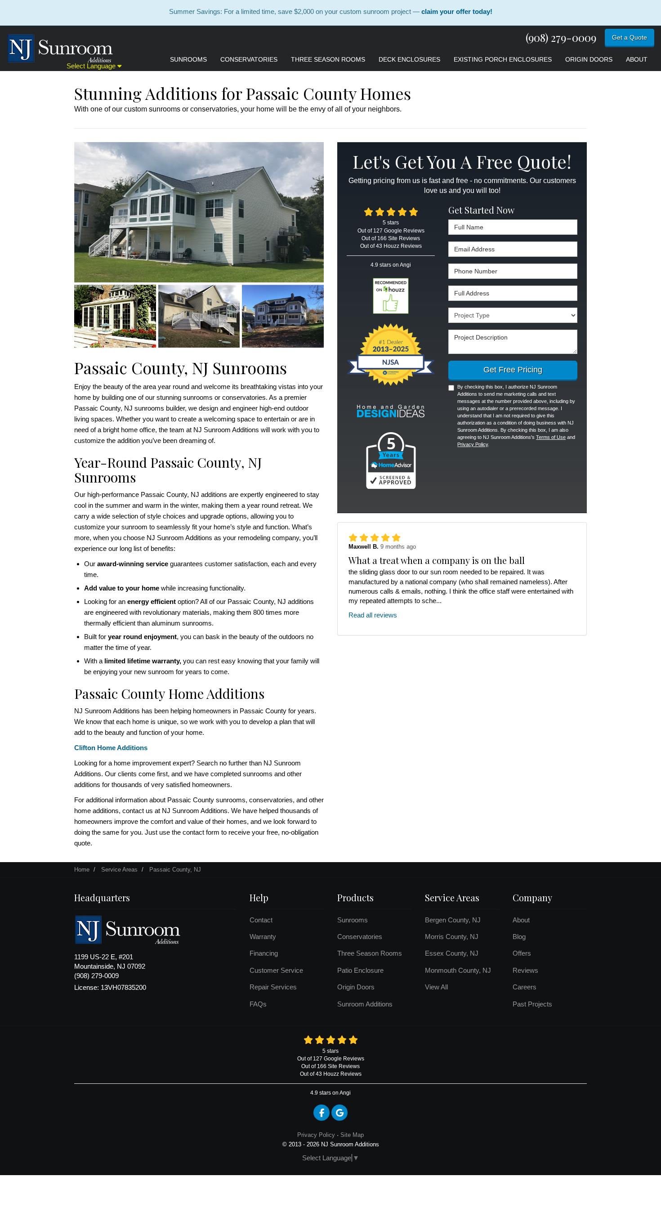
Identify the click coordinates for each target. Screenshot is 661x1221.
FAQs (258, 1004)
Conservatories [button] (248, 59)
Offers (522, 953)
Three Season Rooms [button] (328, 59)
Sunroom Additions (365, 1004)
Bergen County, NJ (453, 920)
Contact (261, 920)
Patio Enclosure (360, 970)
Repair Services (273, 987)
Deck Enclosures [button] (409, 59)
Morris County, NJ (451, 936)
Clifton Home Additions (110, 747)
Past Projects (532, 1004)
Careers (524, 987)
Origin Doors (356, 987)
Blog (519, 936)
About (521, 920)
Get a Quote (629, 37)
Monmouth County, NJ (458, 970)
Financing (264, 953)
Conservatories (359, 936)
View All (436, 987)
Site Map (352, 1135)
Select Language (92, 66)
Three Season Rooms (369, 953)
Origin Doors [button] (588, 59)
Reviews (525, 970)
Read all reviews (372, 615)
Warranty (263, 936)
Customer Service (276, 970)
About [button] (637, 59)
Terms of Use (551, 437)
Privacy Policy (472, 444)
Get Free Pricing (512, 369)
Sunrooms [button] (188, 59)
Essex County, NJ (451, 953)
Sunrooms (352, 920)
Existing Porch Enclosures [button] (503, 59)
